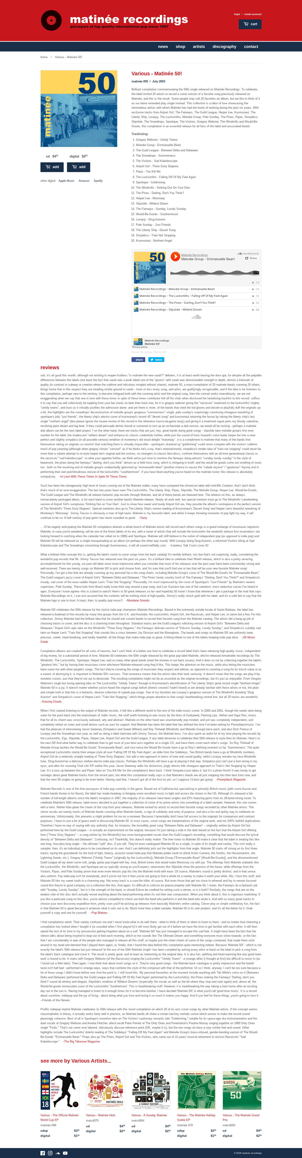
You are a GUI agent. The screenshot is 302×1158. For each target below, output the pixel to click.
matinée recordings (252, 1153)
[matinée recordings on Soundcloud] (57, 1154)
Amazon (84, 180)
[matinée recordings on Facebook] (42, 1154)
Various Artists (89, 1061)
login (237, 14)
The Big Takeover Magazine (82, 1041)
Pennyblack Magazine (231, 779)
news (163, 46)
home (44, 57)
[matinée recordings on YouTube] (65, 1154)
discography (224, 46)
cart (253, 24)
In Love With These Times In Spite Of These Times (93, 476)
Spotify (98, 180)
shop (180, 46)
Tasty (143, 517)
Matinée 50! (160, 352)
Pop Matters (99, 912)
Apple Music (67, 180)
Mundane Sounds (138, 600)
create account (253, 14)
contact (251, 46)
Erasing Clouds (52, 701)
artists (199, 46)
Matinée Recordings (142, 352)
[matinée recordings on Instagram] (50, 1154)
